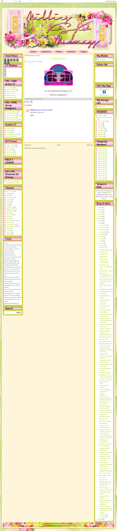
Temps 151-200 (102, 152)
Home (33, 51)
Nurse (8, 216)
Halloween (9, 207)
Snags (83, 51)
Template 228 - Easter (105, 271)
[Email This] (25, 102)
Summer (9, 222)
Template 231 (103, 254)
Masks (59, 51)
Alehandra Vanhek (12, 134)
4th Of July (9, 191)
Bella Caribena (11, 117)
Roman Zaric (10, 147)
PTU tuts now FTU (104, 506)
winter (8, 234)
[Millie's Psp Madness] (104, 93)
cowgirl (8, 232)
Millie (40, 61)
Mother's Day (10, 211)
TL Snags (101, 129)
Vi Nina (8, 132)
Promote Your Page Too (104, 95)
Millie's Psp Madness (104, 89)
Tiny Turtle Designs (12, 115)
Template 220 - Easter (105, 379)
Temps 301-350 (102, 158)
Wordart (71, 51)
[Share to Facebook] (32, 102)
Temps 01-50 (102, 148)
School (8, 218)
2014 (100, 221)
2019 (100, 209)
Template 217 (103, 414)
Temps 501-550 (102, 165)
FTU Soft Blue (103, 247)
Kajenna (9, 130)
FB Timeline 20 (103, 468)
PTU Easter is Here (105, 341)
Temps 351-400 (102, 159)
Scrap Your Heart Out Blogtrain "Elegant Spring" (105, 281)
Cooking (9, 199)
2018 (100, 212)
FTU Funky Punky (104, 416)
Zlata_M (8, 128)
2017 (100, 214)
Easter (8, 201)
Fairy (8, 203)
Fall (7, 205)
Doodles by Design (12, 119)
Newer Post (27, 145)
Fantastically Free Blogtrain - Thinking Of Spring (106, 349)
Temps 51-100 (102, 167)
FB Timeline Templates (105, 117)
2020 (100, 207)
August (102, 234)
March (102, 245)
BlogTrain (101, 115)
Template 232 (103, 252)
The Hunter (9, 152)
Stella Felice (10, 95)
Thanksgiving (10, 224)
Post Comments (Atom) (39, 148)
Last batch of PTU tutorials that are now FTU (104, 458)
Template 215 (103, 423)
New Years (9, 214)
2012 (100, 519)
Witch (8, 228)
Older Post (90, 145)
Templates (45, 51)
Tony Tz (8, 149)
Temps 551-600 (102, 169)
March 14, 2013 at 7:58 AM (44, 110)
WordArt (100, 136)
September (103, 232)
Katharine (9, 93)
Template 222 (103, 339)
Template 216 (103, 419)
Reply (31, 115)
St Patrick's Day (11, 220)
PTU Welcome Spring (105, 250)
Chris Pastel (10, 136)
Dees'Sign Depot (11, 112)
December (103, 225)
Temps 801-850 (102, 179)
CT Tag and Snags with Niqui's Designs (105, 391)
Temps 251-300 (102, 156)
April (101, 243)
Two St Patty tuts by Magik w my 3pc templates (105, 502)
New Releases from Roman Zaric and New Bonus (105, 483)
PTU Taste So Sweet (105, 421)
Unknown (33, 110)
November (103, 227)
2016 (100, 216)
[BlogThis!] (27, 102)
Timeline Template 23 (105, 324)
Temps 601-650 (102, 171)
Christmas (9, 197)
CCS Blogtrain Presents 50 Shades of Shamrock (105, 464)
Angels (8, 193)
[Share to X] (30, 102)
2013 (100, 223)
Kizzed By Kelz (11, 114)
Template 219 (103, 395)
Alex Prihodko (10, 89)
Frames (100, 123)
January (102, 517)
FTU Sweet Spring (104, 372)
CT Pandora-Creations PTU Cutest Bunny (104, 260)
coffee (8, 230)
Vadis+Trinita (10, 97)
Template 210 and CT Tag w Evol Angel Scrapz (105, 492)
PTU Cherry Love (104, 488)
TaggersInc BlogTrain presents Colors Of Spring (105, 510)
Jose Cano (9, 151)
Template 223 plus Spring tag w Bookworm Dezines (105, 332)
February (103, 514)
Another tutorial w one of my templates (104, 301)
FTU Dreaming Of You (106, 337)
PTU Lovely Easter (105, 473)
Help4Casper (10, 166)
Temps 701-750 (102, 175)
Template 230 (103, 256)
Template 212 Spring (105, 471)
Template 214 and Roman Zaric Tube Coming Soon (105, 431)
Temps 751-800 (102, 177)
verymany (9, 87)
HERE (70, 91)
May (101, 241)
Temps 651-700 (102, 173)
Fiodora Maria (10, 91)
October (102, 229)
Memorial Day (10, 209)
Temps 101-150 (102, 150)
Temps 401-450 (102, 161)
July (101, 236)
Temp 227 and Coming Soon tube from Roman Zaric (105, 275)
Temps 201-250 (38, 99)
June (101, 238)
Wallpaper (101, 134)
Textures (100, 132)
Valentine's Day (11, 226)
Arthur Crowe (10, 145)
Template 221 (58, 58)
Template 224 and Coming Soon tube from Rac (105, 320)
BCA (7, 195)
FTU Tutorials (102, 121)
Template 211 (103, 479)
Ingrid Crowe (10, 154)
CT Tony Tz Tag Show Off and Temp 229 (105, 266)
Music (8, 213)
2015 (100, 218)
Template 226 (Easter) (106, 289)
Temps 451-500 (102, 163)
